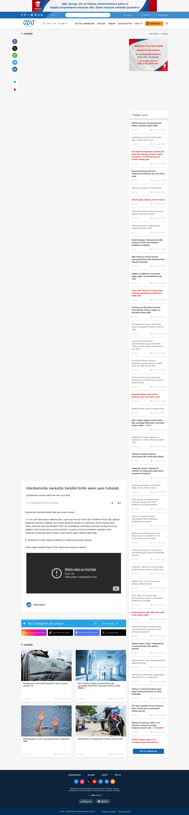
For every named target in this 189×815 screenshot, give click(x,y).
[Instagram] (25, 15)
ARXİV (105, 775)
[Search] (107, 15)
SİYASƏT (101, 23)
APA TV (139, 23)
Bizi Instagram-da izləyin (35, 633)
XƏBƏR (111, 23)
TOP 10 (118, 775)
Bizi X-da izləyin (112, 633)
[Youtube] (32, 15)
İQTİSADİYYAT (125, 23)
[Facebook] (21, 15)
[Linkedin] (38, 15)
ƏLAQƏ (91, 775)
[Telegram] (35, 15)
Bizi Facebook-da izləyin (88, 633)
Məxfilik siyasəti (124, 811)
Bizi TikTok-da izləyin (61, 633)
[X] (28, 15)
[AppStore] (103, 801)
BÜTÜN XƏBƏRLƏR (84, 23)
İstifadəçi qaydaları (109, 811)
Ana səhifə (153, 34)
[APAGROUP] (94, 795)
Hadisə (164, 34)
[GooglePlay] (86, 801)
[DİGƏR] (165, 23)
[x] (88, 781)
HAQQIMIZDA (74, 775)
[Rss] (42, 15)
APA (27, 519)
